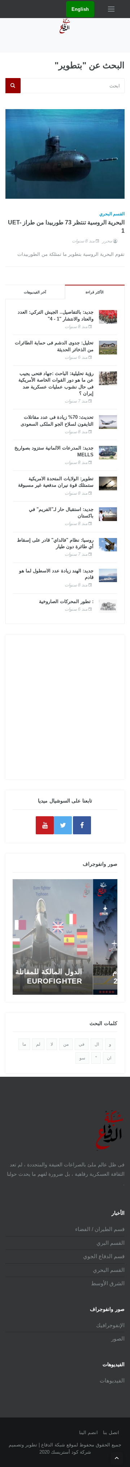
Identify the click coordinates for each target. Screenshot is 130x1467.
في (81, 1044)
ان (109, 1058)
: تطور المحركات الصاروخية (66, 601)
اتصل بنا (111, 1432)
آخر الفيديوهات (35, 292)
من (66, 1044)
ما (24, 1044)
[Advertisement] (65, 707)
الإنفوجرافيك (110, 1325)
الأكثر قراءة (95, 292)
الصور (118, 1338)
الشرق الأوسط (108, 1283)
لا (52, 1044)
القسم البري (110, 1243)
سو (82, 1058)
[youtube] (45, 825)
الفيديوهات (112, 1380)
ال (97, 1044)
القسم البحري (112, 213)
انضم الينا (88, 1432)
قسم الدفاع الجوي (104, 1256)
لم (38, 1044)
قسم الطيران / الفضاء (100, 1229)
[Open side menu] (111, 9)
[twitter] (63, 825)
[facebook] (82, 825)
